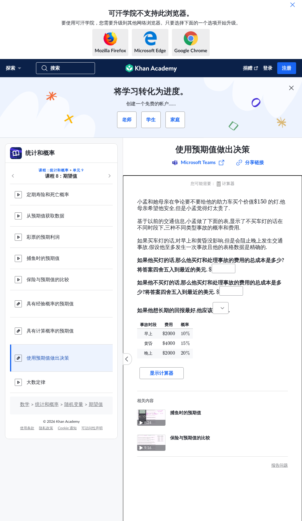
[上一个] (13, 175)
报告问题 (279, 465)
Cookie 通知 (67, 428)
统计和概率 (47, 404)
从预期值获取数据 (45, 216)
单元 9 (78, 170)
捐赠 (247, 68)
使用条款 (27, 428)
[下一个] (109, 175)
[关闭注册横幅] (291, 88)
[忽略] (292, 4)
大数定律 (36, 382)
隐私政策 (46, 428)
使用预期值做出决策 (48, 358)
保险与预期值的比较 (48, 279)
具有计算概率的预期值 (50, 331)
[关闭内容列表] (127, 359)
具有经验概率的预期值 (50, 304)
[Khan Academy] (151, 68)
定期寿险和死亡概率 (48, 194)
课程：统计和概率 (53, 170)
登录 (268, 68)
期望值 (96, 404)
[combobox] (221, 308)
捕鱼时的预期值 (43, 258)
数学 (24, 404)
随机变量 (73, 404)
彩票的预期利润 (43, 237)
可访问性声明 (92, 428)
